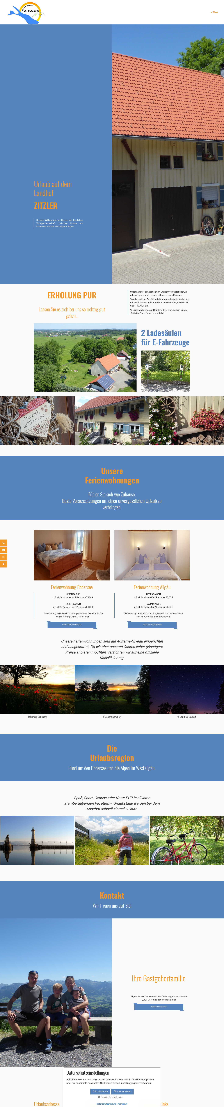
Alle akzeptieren (122, 1091)
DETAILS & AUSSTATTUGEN (72, 625)
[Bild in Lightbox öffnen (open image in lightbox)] (85, 357)
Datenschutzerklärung (106, 1104)
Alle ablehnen (100, 1091)
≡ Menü (214, 12)
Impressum (123, 1104)
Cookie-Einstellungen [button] (111, 1097)
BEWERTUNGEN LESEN (159, 1007)
